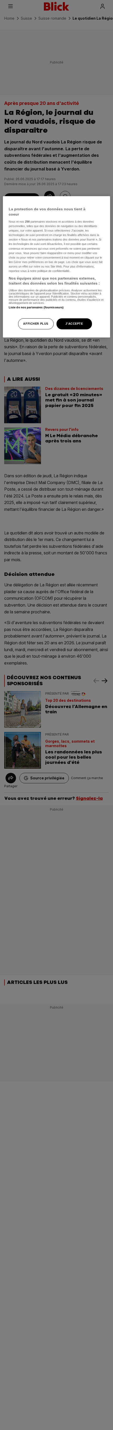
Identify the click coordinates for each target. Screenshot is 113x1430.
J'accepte (74, 323)
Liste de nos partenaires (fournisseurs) (36, 307)
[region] (56, 267)
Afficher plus (35, 323)
